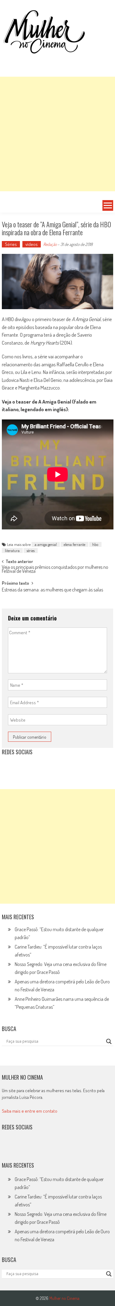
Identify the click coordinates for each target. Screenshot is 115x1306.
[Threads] (75, 767)
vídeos (31, 244)
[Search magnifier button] (109, 1041)
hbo (95, 544)
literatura (12, 550)
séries (31, 550)
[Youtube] (48, 767)
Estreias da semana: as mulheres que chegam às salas (52, 590)
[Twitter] (22, 1147)
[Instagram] (8, 767)
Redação (50, 244)
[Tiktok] (35, 767)
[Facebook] (62, 767)
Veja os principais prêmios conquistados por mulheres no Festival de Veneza (55, 569)
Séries (11, 244)
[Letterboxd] (22, 767)
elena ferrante (74, 544)
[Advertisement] (57, 134)
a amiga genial (46, 544)
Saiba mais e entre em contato (29, 1111)
